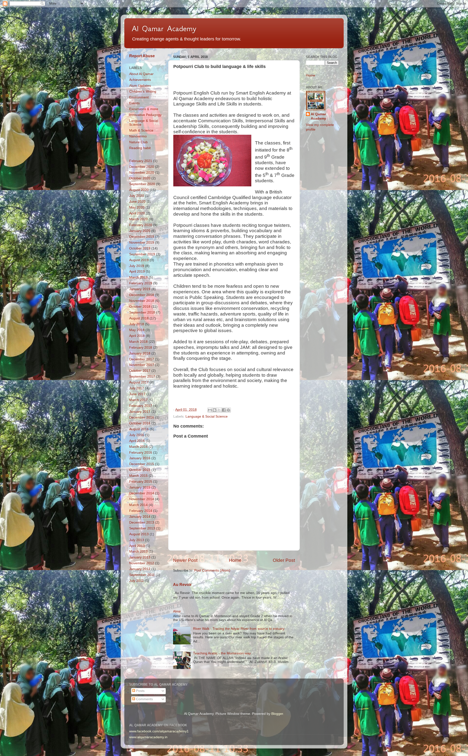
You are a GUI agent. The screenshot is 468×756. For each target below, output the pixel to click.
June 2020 (137, 201)
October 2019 (139, 248)
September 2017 (142, 376)
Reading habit (140, 148)
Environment (139, 97)
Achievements (140, 80)
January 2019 (139, 289)
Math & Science (141, 130)
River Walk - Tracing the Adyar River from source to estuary (238, 629)
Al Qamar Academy (164, 28)
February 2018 (140, 347)
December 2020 (141, 167)
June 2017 (137, 394)
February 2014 (140, 511)
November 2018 (141, 301)
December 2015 (141, 464)
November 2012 (141, 563)
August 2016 (139, 429)
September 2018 (142, 312)
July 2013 (136, 540)
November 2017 (141, 365)
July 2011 (136, 581)
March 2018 (138, 342)
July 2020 (136, 196)
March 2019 (138, 277)
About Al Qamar (141, 74)
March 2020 (138, 219)
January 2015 (139, 487)
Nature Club (138, 142)
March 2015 (138, 476)
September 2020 (142, 184)
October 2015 (139, 470)
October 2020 (139, 178)
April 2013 (137, 546)
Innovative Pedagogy (145, 115)
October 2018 (139, 306)
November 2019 (141, 242)
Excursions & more (143, 109)
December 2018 (141, 295)
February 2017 (140, 406)
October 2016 (139, 423)
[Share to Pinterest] (228, 410)
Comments (144, 699)
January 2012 (139, 569)
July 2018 (136, 324)
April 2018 (137, 336)
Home (235, 560)
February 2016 (140, 452)
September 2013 (142, 528)
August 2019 (139, 260)
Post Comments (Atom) (212, 570)
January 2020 (139, 231)
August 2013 (139, 534)
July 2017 (136, 388)
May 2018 (137, 330)
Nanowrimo (138, 136)
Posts (140, 691)
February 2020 (140, 225)
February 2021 (140, 161)
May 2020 (137, 207)
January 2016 (139, 458)
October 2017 (139, 371)
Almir (177, 611)
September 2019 (142, 254)
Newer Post (185, 560)
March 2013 (138, 551)
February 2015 (140, 481)
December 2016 (141, 417)
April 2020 (137, 213)
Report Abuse (142, 56)
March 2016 (138, 447)
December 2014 (141, 493)
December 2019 (141, 237)
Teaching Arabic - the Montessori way (222, 653)
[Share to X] (219, 410)
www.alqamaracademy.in (148, 737)
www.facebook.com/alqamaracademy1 (159, 731)
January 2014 (139, 516)
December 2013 (141, 522)
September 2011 (142, 575)
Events (134, 103)
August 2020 (139, 190)
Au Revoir (182, 585)
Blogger (277, 714)
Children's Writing (142, 91)
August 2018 (139, 318)
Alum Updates (140, 85)
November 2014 (141, 499)
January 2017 (139, 411)
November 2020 (141, 172)
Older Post (284, 560)
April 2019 (137, 271)
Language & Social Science (206, 416)
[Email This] (209, 410)
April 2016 (137, 441)
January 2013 (139, 557)
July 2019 (136, 266)
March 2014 (138, 505)
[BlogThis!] (214, 410)
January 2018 (139, 353)
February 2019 (140, 283)
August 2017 (139, 382)
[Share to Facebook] (223, 410)
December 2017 (141, 359)
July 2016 (136, 435)
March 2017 (138, 400)
